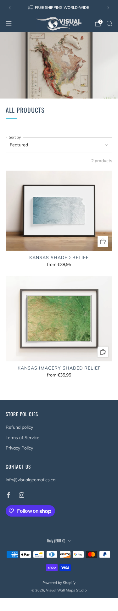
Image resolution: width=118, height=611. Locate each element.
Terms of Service (22, 437)
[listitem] (58, 7)
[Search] (109, 23)
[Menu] (9, 23)
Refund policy (19, 427)
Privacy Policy (19, 448)
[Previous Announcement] (10, 7)
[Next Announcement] (108, 7)
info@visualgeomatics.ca (30, 480)
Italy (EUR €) (56, 541)
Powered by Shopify (59, 582)
